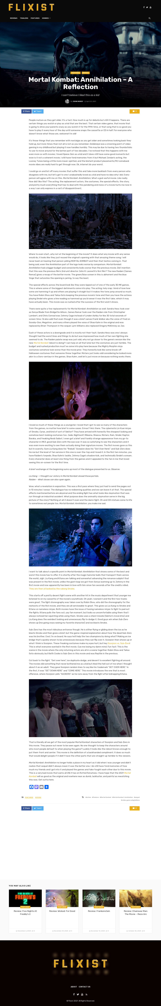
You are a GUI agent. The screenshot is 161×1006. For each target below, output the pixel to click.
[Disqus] (80, 847)
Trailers (24, 18)
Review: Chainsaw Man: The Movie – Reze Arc (136, 912)
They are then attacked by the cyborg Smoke (51, 588)
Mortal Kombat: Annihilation (123, 797)
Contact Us (84, 987)
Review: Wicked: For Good (62, 911)
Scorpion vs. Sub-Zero (119, 643)
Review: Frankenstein (99, 911)
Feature (96, 797)
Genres (45, 18)
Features (35, 18)
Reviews (13, 18)
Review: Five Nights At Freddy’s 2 (25, 912)
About (74, 987)
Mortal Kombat (106, 797)
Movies (86, 73)
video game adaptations (131, 800)
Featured (25, 907)
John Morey (78, 101)
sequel (137, 797)
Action (88, 797)
